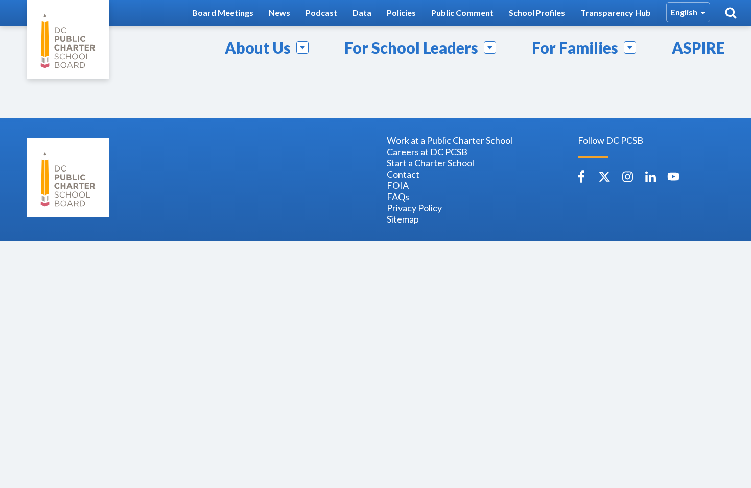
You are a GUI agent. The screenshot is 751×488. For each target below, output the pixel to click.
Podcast (321, 12)
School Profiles (537, 12)
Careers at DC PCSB (427, 151)
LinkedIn (650, 176)
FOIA (398, 185)
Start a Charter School (430, 162)
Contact (403, 174)
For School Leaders (411, 47)
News (279, 12)
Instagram (627, 176)
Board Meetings (222, 12)
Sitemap (403, 219)
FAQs (398, 196)
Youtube (673, 176)
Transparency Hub (615, 12)
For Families (575, 47)
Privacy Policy (414, 207)
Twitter (604, 176)
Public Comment (462, 12)
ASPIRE (698, 47)
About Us (258, 47)
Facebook (581, 176)
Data (362, 12)
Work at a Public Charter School (449, 140)
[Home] (68, 39)
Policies (401, 12)
